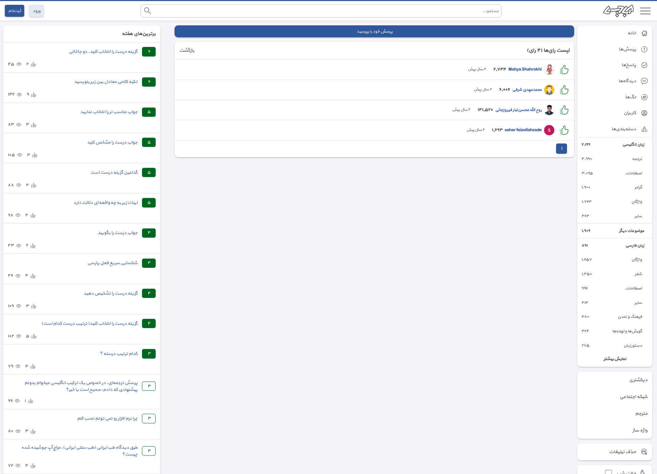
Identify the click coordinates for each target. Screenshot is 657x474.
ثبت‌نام (14, 11)
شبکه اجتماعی (633, 396)
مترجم (641, 413)
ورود (36, 11)
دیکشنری (638, 380)
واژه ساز (639, 430)
